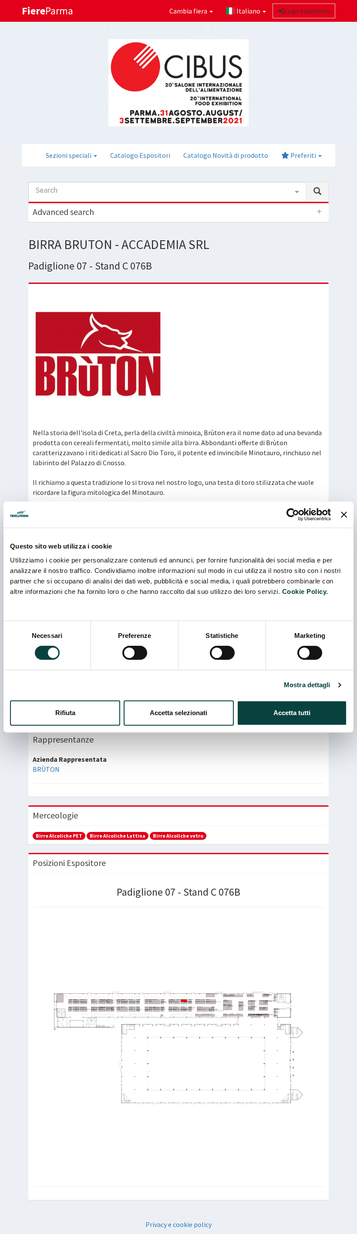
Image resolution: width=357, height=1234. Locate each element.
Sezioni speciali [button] (69, 155)
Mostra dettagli (307, 685)
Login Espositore (307, 11)
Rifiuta (65, 712)
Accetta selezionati (178, 712)
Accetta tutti (291, 712)
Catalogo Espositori (140, 155)
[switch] (134, 653)
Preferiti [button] (303, 155)
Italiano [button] (248, 11)
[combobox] (167, 192)
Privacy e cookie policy (178, 1224)
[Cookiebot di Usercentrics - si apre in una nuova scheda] (293, 514)
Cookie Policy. (305, 591)
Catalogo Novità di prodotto (225, 155)
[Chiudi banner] (344, 514)
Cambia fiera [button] (189, 11)
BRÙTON (46, 769)
